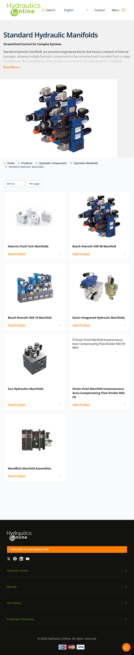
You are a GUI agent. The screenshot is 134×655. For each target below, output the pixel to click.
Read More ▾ (11, 67)
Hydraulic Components (53, 163)
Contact (100, 10)
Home (10, 163)
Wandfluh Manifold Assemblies (29, 468)
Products (26, 163)
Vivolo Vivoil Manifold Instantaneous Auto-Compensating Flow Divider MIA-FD (98, 393)
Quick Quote (126, 647)
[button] (67, 570)
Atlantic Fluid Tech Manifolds (28, 246)
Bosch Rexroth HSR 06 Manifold (94, 246)
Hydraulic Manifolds (86, 163)
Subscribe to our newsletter (29, 549)
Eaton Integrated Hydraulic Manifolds (98, 318)
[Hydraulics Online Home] (23, 10)
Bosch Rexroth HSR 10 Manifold (29, 318)
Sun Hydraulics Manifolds (25, 389)
